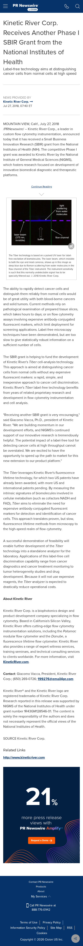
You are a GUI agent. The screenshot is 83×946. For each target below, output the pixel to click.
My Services (39, 896)
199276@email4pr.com (55, 678)
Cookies (42, 933)
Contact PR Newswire (41, 882)
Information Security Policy (27, 928)
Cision (49, 939)
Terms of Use (28, 922)
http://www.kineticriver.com (24, 757)
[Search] (77, 6)
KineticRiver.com (16, 661)
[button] (41, 222)
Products (41, 886)
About (40, 891)
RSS (69, 928)
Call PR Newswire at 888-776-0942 (42, 907)
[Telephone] (66, 6)
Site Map (56, 928)
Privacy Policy (52, 922)
